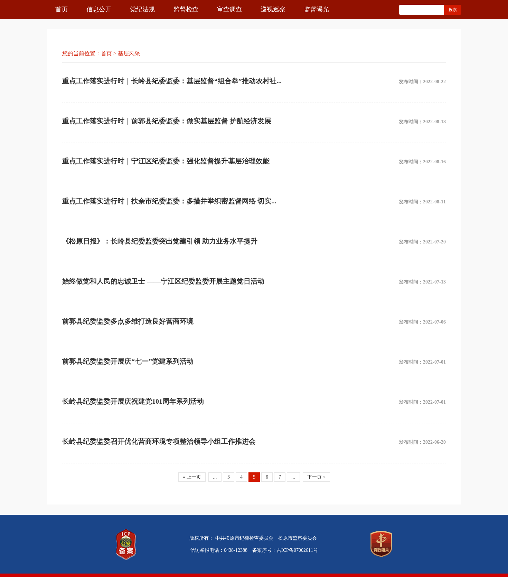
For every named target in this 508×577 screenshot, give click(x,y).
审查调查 (229, 9)
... (215, 477)
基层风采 (129, 53)
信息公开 (98, 9)
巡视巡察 (273, 9)
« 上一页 (192, 477)
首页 (61, 9)
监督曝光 (316, 9)
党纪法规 (142, 9)
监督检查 (185, 9)
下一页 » (316, 477)
